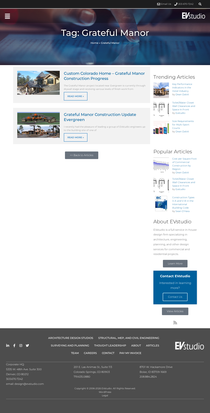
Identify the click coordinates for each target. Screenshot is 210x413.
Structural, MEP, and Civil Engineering (128, 338)
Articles (152, 345)
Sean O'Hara (182, 211)
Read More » (75, 96)
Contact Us (175, 296)
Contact (108, 353)
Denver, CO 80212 (17, 374)
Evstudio (180, 112)
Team (75, 353)
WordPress (105, 392)
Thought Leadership (110, 345)
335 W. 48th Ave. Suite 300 (25, 369)
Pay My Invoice (130, 353)
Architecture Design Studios (70, 338)
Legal (105, 395)
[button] (200, 4)
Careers (90, 353)
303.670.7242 (14, 379)
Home (94, 42)
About (136, 345)
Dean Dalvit (182, 94)
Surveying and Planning (70, 345)
